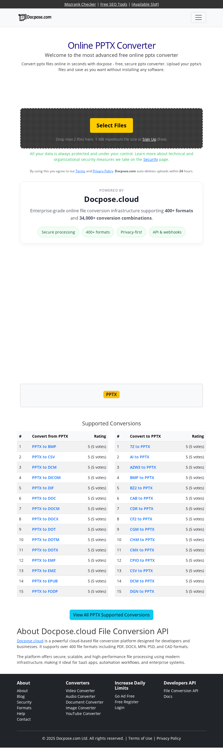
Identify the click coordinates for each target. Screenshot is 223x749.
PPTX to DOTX (45, 549)
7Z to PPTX (140, 446)
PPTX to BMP (44, 446)
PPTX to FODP (45, 591)
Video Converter (80, 690)
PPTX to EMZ (44, 570)
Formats (24, 707)
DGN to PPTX (142, 591)
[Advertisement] (119, 89)
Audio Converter (80, 696)
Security (150, 159)
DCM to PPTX (142, 581)
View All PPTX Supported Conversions (111, 615)
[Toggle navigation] (198, 17)
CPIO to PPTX (142, 560)
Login (120, 707)
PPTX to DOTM (45, 539)
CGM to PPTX (142, 529)
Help (21, 713)
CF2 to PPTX (141, 518)
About (22, 690)
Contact (24, 719)
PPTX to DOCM (46, 508)
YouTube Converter (83, 713)
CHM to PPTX (142, 539)
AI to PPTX (139, 456)
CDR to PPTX (141, 508)
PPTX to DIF (43, 487)
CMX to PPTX (142, 549)
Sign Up (149, 139)
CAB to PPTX (141, 498)
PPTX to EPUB (45, 581)
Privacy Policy (103, 171)
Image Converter (81, 707)
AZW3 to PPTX (143, 467)
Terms (80, 171)
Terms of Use (140, 738)
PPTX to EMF (43, 560)
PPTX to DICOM (46, 477)
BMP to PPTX (142, 477)
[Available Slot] (145, 4)
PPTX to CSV (43, 456)
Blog (21, 696)
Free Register (127, 701)
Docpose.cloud (111, 199)
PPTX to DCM (44, 467)
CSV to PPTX (141, 570)
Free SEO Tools (113, 4)
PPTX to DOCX (45, 518)
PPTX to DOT (44, 529)
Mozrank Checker (80, 4)
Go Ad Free (125, 696)
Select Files (111, 125)
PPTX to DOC (44, 498)
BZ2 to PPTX (141, 487)
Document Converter (85, 702)
